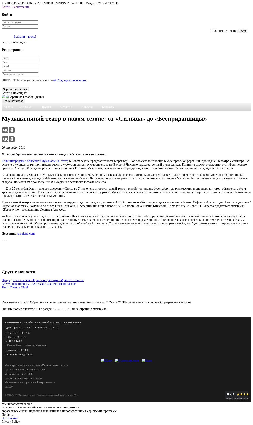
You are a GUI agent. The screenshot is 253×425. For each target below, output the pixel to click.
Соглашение (10, 418)
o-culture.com (26, 233)
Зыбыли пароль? (25, 36)
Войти (6, 6)
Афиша (8, 106)
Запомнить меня (225, 30)
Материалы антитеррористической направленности (30, 382)
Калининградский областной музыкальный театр (35, 161)
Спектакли (25, 106)
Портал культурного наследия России (23, 378)
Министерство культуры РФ (18, 374)
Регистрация (20, 6)
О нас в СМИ (19, 287)
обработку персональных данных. (70, 80)
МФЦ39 (9, 386)
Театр (5, 287)
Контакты (108, 106)
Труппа (46, 106)
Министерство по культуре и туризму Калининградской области (36, 365)
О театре (66, 106)
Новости (87, 106)
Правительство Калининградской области (25, 369)
